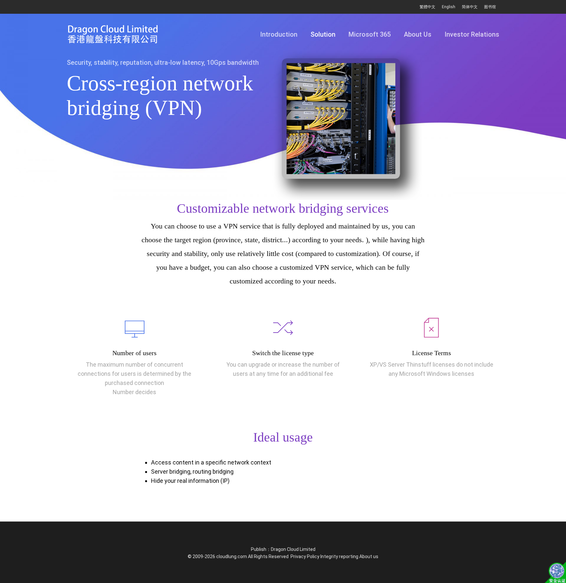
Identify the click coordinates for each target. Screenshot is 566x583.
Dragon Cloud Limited (293, 549)
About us (368, 556)
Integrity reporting (339, 556)
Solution (323, 34)
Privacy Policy (305, 556)
